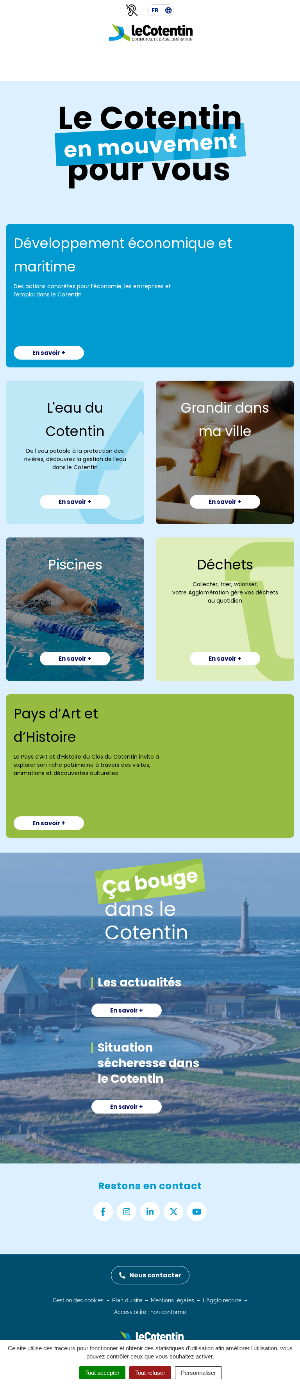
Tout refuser (150, 1372)
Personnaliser (198, 1372)
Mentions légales (172, 1300)
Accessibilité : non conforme (150, 1312)
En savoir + (48, 353)
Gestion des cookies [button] (78, 1300)
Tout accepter (102, 1372)
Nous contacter (155, 1275)
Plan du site (127, 1300)
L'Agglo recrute (222, 1300)
